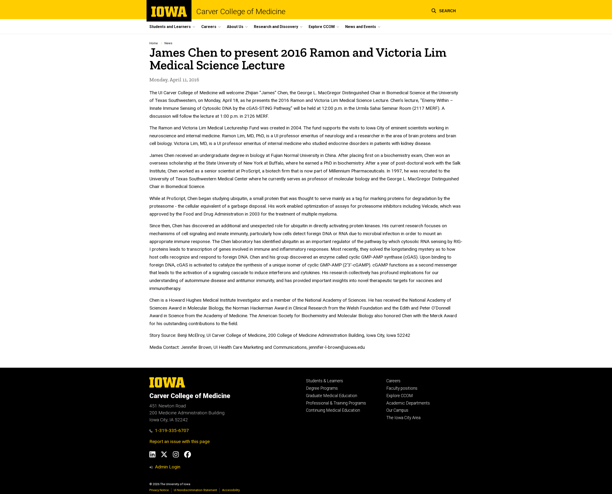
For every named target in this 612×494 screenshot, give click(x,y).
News (168, 43)
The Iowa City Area (403, 417)
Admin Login (167, 467)
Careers (393, 380)
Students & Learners (324, 380)
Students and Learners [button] (170, 26)
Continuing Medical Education (333, 410)
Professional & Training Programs (336, 403)
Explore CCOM (399, 395)
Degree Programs (322, 388)
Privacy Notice (159, 490)
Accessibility (231, 490)
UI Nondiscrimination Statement (195, 490)
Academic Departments (408, 403)
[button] (444, 10)
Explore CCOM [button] (322, 26)
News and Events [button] (360, 26)
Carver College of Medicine (240, 11)
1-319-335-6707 (172, 430)
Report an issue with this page (179, 441)
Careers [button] (208, 26)
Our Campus (397, 410)
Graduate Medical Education (331, 395)
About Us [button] (235, 26)
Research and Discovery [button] (276, 26)
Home (153, 43)
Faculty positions (401, 388)
